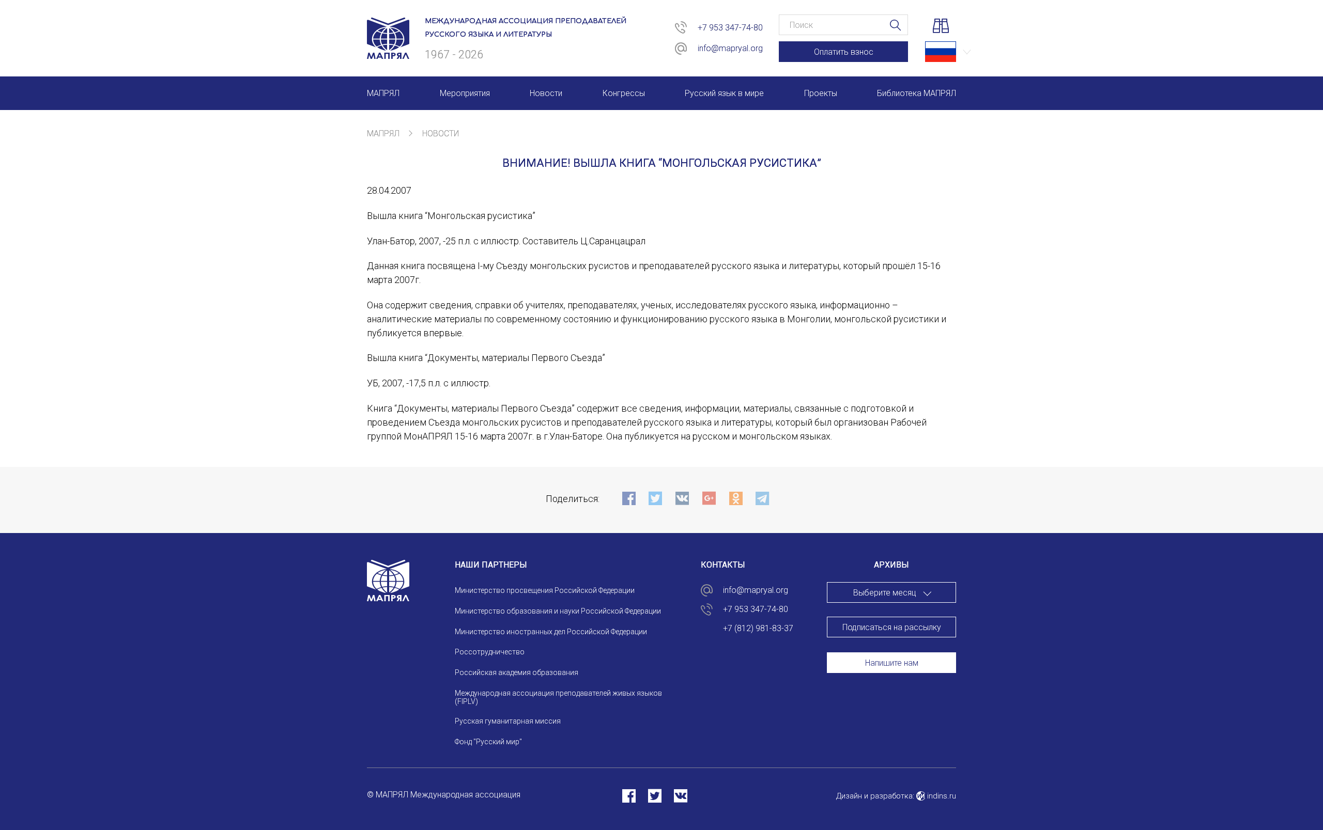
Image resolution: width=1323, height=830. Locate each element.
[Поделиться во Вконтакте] (680, 795)
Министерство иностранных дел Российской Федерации (551, 632)
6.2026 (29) (892, 643)
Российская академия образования (516, 672)
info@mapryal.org (730, 48)
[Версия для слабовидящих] (940, 27)
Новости (440, 133)
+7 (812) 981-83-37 (758, 628)
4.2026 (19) (892, 683)
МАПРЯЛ (383, 133)
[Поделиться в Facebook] (629, 795)
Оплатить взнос (843, 52)
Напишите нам (891, 663)
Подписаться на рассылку (891, 627)
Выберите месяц (884, 593)
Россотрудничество (490, 652)
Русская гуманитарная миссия (508, 721)
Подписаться (669, 444)
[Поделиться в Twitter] (655, 795)
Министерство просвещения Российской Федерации (545, 590)
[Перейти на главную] (388, 52)
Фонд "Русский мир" (488, 742)
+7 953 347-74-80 (730, 28)
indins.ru (940, 796)
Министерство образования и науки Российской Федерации (558, 611)
